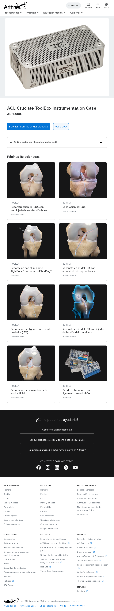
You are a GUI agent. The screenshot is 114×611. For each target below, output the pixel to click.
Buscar (73, 5)
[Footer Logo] (11, 600)
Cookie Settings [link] (77, 605)
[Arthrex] (15, 5)
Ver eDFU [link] (61, 126)
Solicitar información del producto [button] (28, 126)
